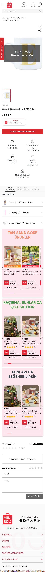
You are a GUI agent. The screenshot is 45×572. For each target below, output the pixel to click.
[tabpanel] (22, 194)
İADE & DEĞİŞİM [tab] (27, 189)
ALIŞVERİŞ (6, 547)
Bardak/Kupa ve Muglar (10, 20)
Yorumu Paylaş (34, 496)
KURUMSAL (7, 535)
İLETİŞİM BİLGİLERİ (9, 559)
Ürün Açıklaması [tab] (10, 189)
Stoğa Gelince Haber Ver (22, 132)
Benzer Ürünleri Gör (22, 55)
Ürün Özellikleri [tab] (35, 189)
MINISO (5, 105)
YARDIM (5, 541)
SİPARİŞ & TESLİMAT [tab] (19, 189)
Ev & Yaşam (6, 18)
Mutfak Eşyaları (18, 18)
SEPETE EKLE (12, 288)
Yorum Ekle (38, 444)
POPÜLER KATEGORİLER (12, 553)
